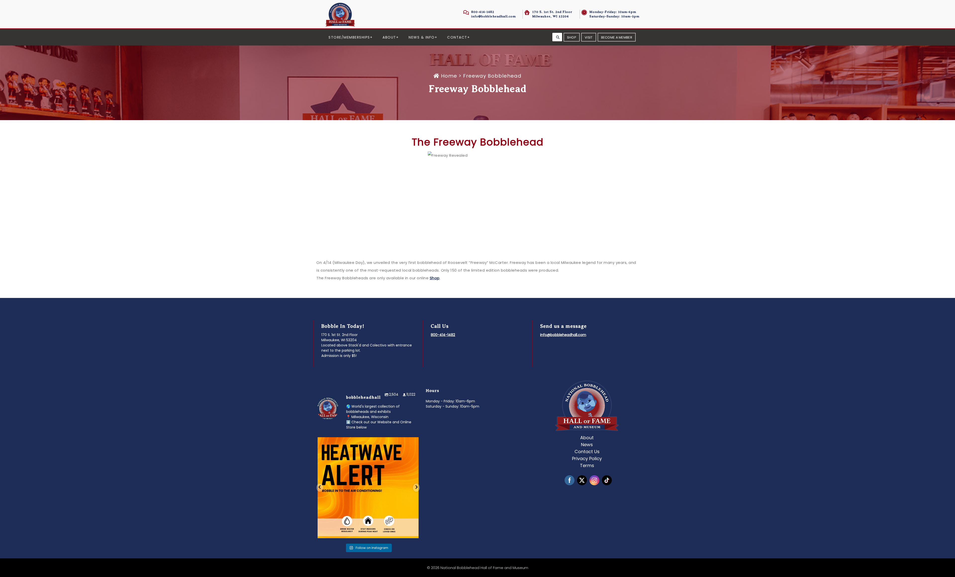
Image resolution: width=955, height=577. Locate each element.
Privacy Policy (587, 458)
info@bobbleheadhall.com (493, 16)
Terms (587, 465)
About (389, 37)
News (587, 444)
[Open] (368, 487)
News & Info (422, 37)
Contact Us (587, 451)
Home (449, 75)
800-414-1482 (482, 12)
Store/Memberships (349, 37)
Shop (435, 278)
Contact (457, 37)
